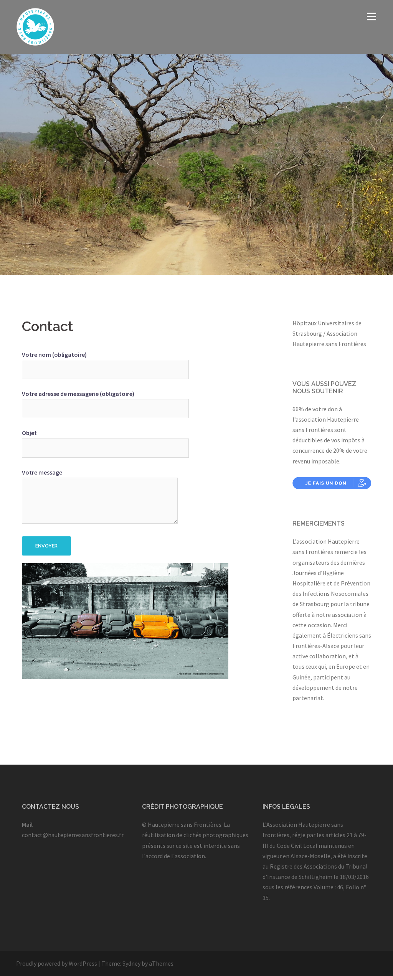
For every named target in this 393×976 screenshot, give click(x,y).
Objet (29, 433)
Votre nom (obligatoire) (54, 354)
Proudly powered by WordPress (56, 963)
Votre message (42, 472)
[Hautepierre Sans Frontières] (35, 26)
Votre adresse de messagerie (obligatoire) (78, 393)
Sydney (131, 963)
